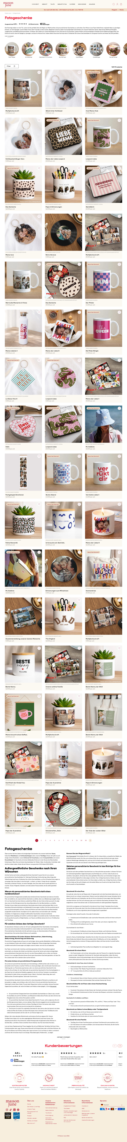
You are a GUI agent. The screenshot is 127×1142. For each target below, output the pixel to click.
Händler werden (32, 1118)
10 (77, 840)
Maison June (8, 13)
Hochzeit (35, 4)
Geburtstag (62, 4)
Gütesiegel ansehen (17, 1065)
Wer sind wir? (31, 1123)
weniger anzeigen (63, 1037)
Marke (122, 10)
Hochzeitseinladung (51, 1107)
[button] (80, 10)
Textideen (67, 1108)
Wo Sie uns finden (32, 1120)
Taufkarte (48, 1113)
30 (86, 840)
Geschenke (82, 4)
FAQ (65, 1117)
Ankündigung (49, 1115)
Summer (72, 4)
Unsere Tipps (31, 1109)
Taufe (52, 4)
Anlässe (92, 4)
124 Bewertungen (33, 24)
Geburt (44, 4)
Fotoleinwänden (9, 1028)
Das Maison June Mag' (33, 1106)
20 (81, 840)
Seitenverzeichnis (87, 1117)
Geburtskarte (49, 1110)
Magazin (114, 10)
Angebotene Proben (70, 1106)
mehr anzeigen (9, 36)
